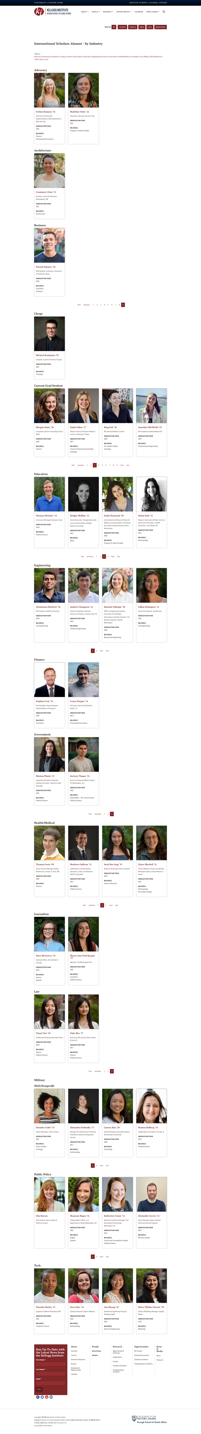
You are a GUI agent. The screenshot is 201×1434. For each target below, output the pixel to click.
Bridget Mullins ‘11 (79, 515)
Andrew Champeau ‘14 (81, 606)
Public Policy (39, 59)
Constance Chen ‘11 (46, 192)
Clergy (62, 56)
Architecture (46, 56)
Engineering (96, 56)
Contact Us (62, 1423)
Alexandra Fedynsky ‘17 (82, 1127)
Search (164, 12)
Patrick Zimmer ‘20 (45, 266)
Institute (74, 1351)
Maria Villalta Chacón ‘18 (151, 1307)
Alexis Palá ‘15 (145, 515)
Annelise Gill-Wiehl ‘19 (150, 427)
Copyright (37, 1417)
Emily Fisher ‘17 (78, 427)
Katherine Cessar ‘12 (114, 1215)
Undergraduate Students (118, 1371)
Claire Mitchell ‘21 (147, 864)
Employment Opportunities (76, 1369)
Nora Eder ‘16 (77, 1307)
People (95, 12)
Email (38, 1379)
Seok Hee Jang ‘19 (113, 864)
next (122, 465)
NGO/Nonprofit (156, 56)
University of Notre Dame (56, 1417)
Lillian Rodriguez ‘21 (148, 606)
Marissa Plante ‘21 (45, 776)
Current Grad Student (74, 56)
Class (150, 27)
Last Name (40, 1369)
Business (56, 56)
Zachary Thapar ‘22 (80, 776)
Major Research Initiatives (118, 1352)
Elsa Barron (42, 1215)
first (79, 305)
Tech (46, 59)
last (128, 465)
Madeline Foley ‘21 (79, 111)
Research (107, 12)
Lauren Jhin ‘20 (112, 1127)
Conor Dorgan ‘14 (79, 701)
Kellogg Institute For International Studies (49, 1420)
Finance (104, 56)
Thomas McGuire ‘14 (46, 515)
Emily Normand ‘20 (114, 515)
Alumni (94, 1355)
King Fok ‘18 (110, 427)
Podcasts (159, 1360)
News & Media (152, 12)
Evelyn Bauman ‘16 (45, 111)
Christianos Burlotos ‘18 (48, 606)
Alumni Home (160, 27)
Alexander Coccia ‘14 (148, 1215)
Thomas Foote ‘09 (45, 864)
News (158, 1356)
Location (122, 27)
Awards (73, 1364)
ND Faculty (138, 1351)
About (84, 12)
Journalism (135, 56)
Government (113, 56)
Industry (133, 27)
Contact (74, 1355)
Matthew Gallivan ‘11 (81, 864)
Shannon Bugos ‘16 (79, 1215)
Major (142, 27)
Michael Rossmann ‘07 (47, 355)
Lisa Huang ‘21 (111, 1307)
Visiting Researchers (141, 1355)
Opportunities (123, 12)
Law (141, 56)
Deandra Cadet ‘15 (45, 1127)
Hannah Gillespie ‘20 (114, 606)
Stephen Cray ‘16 (44, 701)
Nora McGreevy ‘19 (45, 955)
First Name (41, 1360)
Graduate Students (120, 1366)
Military (146, 56)
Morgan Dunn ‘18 (45, 427)
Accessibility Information (43, 1425)
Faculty (115, 1361)
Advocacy (37, 56)
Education (87, 56)
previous (87, 305)
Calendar (139, 12)
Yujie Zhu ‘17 (76, 1033)
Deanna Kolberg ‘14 (148, 1127)
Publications (117, 1357)
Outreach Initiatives (78, 1359)
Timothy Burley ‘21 (45, 1307)
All (114, 27)
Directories (96, 1351)
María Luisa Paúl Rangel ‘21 (82, 956)
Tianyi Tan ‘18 (43, 1033)
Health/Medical (124, 56)
